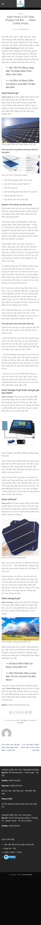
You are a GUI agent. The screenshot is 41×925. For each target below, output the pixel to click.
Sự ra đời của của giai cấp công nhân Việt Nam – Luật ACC (11, 747)
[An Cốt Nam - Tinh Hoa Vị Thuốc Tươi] (21, 4)
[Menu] (3, 4)
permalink (20, 722)
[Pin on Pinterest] (26, 712)
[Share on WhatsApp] (10, 712)
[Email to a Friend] (22, 712)
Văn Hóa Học (18, 791)
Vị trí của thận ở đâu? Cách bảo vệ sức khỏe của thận (30, 747)
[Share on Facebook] (14, 712)
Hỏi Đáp (20, 14)
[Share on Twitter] (18, 712)
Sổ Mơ (4, 804)
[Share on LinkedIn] (30, 712)
